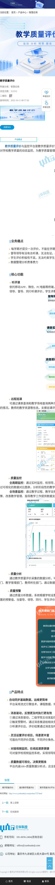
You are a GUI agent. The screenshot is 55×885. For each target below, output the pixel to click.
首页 (13, 12)
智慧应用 (33, 12)
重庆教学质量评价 (26, 788)
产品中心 (22, 12)
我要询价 (7, 127)
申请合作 (46, 96)
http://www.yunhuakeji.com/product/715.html (25, 793)
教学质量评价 (7, 788)
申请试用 (46, 107)
